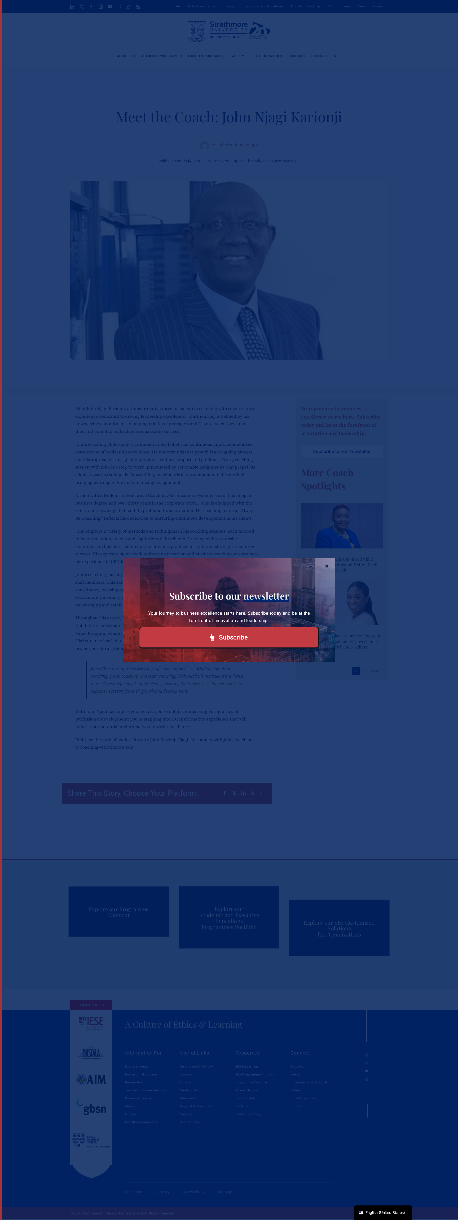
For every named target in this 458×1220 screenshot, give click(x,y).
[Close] (327, 566)
